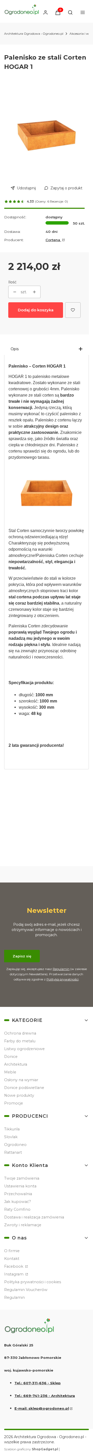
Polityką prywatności (63, 979)
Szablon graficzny (31, 1449)
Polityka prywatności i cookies (32, 1282)
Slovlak (11, 1137)
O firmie (12, 1251)
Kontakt (11, 1258)
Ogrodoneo (15, 1144)
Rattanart (13, 1152)
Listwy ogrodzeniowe (24, 1048)
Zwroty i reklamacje (22, 1225)
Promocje (13, 1103)
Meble (10, 1072)
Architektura (15, 1064)
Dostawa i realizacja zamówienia (34, 1217)
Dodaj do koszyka (35, 309)
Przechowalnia (18, 1194)
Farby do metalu (19, 1041)
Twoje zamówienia (21, 1178)
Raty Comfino (17, 1209)
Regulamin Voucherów (26, 1289)
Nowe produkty (19, 1095)
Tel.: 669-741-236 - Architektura (44, 1396)
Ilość (12, 282)
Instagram (14, 1274)
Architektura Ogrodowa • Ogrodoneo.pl (33, 33)
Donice (11, 1056)
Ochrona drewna (20, 1033)
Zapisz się (22, 956)
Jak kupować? (17, 1201)
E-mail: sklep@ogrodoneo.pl (41, 1408)
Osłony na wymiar (21, 1080)
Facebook (14, 1266)
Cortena (53, 240)
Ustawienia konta (20, 1186)
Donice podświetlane (24, 1087)
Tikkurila (12, 1129)
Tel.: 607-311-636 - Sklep (37, 1383)
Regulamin (61, 969)
